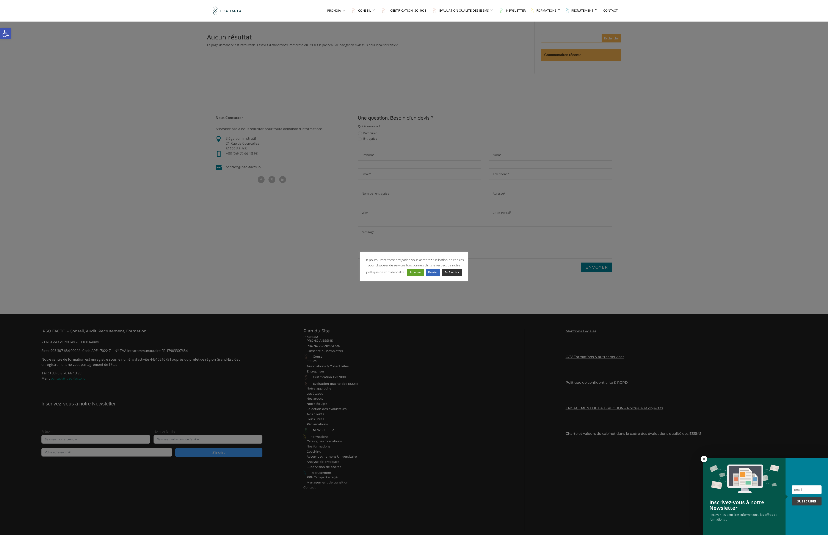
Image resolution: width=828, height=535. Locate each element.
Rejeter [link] (433, 272)
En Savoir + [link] (452, 272)
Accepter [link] (415, 272)
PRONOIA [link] (334, 11)
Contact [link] (610, 11)
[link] (5, 33)
